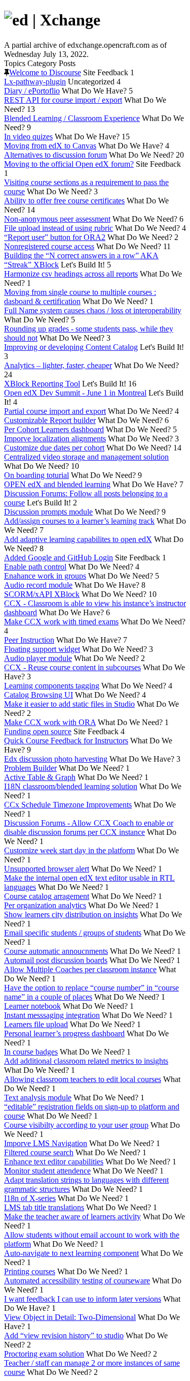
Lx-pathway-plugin (35, 81)
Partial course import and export (55, 411)
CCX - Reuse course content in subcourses (72, 667)
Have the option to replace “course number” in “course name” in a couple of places (91, 992)
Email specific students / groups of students (72, 932)
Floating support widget (42, 649)
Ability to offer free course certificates (64, 200)
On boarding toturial (36, 475)
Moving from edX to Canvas (50, 145)
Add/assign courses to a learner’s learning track (79, 521)
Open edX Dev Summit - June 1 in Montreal (75, 392)
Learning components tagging (51, 685)
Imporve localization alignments (55, 438)
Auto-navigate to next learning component (71, 1253)
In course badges (31, 1051)
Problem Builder (30, 768)
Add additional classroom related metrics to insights (86, 1061)
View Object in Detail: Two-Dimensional (70, 1317)
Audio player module (38, 658)
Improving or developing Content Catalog (71, 347)
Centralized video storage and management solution (86, 457)
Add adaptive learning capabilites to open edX (78, 539)
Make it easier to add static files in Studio (69, 704)
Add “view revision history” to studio (64, 1335)
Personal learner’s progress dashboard (64, 1033)
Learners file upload (36, 1024)
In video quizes (28, 136)
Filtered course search (38, 1152)
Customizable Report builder (50, 420)
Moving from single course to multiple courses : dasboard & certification (80, 297)
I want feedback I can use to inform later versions (82, 1299)
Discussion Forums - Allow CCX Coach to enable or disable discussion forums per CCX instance (88, 827)
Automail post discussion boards (55, 960)
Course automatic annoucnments (56, 951)
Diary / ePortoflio (32, 90)
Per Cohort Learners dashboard (54, 429)
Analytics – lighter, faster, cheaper (58, 365)
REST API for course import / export (63, 100)
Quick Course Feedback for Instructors (66, 740)
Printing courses (29, 1271)
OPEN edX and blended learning (57, 484)
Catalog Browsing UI (38, 694)
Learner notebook (32, 1006)
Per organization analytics (45, 905)
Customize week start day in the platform (69, 850)
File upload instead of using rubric (58, 228)
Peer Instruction (29, 640)
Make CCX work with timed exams (61, 621)
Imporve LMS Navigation (45, 1143)
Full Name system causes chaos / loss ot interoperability (92, 310)
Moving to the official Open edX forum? (69, 164)
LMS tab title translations (44, 1207)
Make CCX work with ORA (50, 722)
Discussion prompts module (48, 511)
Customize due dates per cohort (54, 447)
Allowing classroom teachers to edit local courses (82, 1079)
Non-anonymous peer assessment (57, 219)
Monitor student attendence (47, 1170)
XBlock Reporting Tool (42, 383)
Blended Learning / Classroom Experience (72, 118)
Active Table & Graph (39, 777)
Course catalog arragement (46, 896)
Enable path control (35, 566)
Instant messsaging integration (52, 1015)
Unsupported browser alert (46, 868)
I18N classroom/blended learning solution (70, 786)
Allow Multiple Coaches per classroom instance (80, 969)
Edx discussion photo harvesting (55, 759)
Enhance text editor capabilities (53, 1161)
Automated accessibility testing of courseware (77, 1280)
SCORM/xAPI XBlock (42, 594)
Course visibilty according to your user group (76, 1125)
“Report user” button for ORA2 (54, 237)
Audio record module (38, 585)
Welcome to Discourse (45, 72)
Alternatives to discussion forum (55, 155)
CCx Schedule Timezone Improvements (68, 804)
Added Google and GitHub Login (58, 557)
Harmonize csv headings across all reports (71, 273)
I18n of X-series (30, 1198)
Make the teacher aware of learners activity (72, 1216)
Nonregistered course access (49, 246)
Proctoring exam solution (44, 1353)
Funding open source (37, 731)
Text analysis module (37, 1097)
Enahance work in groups (45, 576)
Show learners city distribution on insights (71, 914)
